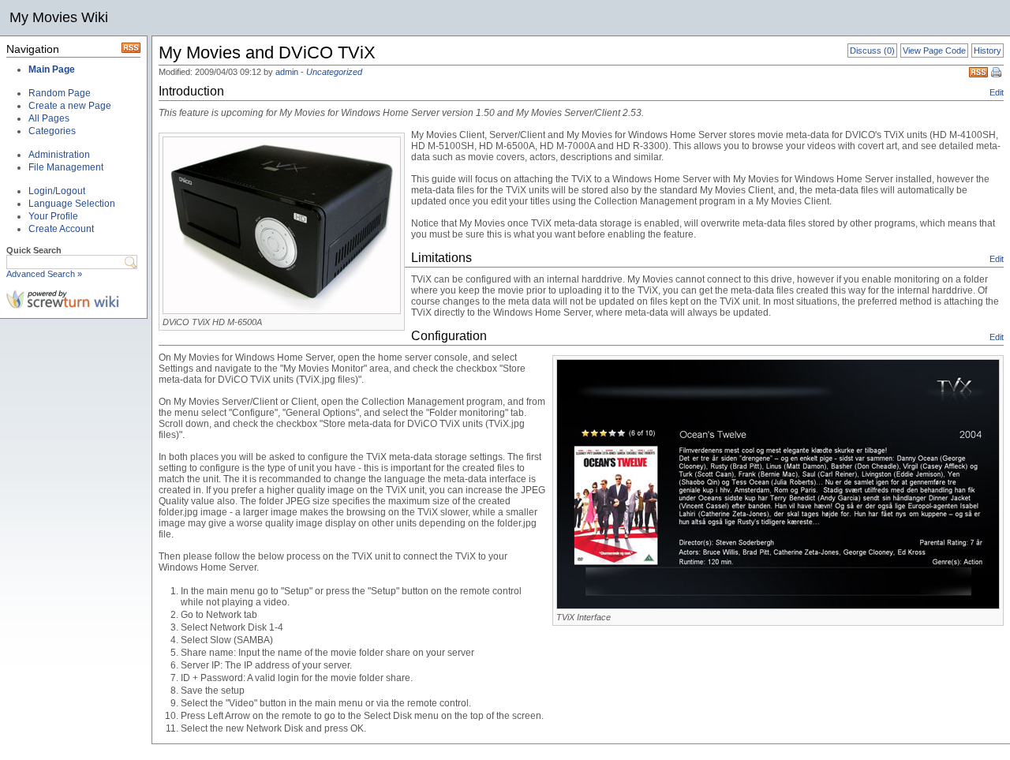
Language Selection (71, 203)
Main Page (51, 69)
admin (286, 72)
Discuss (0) (872, 50)
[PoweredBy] (62, 305)
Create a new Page (69, 105)
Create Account (61, 228)
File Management (65, 167)
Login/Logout (56, 191)
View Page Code (934, 50)
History (987, 50)
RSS (978, 72)
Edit (996, 92)
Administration (59, 154)
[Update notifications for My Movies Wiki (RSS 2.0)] (131, 49)
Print (997, 73)
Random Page (59, 93)
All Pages (48, 118)
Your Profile (53, 216)
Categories (52, 131)
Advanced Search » (44, 274)
